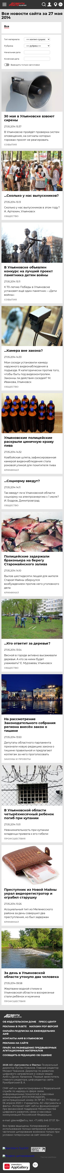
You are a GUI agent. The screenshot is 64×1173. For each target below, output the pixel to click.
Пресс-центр (47, 1021)
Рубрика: (8, 46)
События (10, 144)
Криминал (11, 470)
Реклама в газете (15, 1026)
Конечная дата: (12, 59)
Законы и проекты (17, 759)
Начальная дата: (12, 52)
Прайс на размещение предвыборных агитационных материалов (29, 1049)
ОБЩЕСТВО (11, 216)
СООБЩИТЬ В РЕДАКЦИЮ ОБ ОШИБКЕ (27, 1055)
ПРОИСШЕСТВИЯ (14, 839)
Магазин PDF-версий (43, 1026)
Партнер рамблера (48, 1157)
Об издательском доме (19, 1021)
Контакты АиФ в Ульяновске (23, 1038)
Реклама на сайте (15, 1043)
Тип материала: (12, 39)
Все (6, 26)
